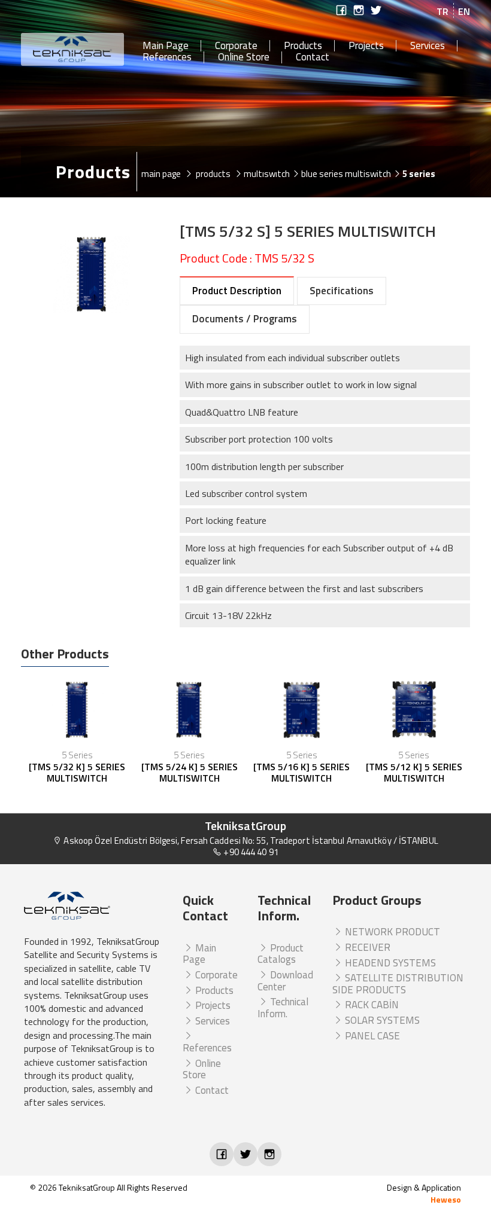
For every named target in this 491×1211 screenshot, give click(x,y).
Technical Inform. (282, 1007)
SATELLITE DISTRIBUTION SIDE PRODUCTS (397, 984)
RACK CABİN (371, 1004)
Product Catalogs (280, 954)
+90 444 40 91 (250, 852)
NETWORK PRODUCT (391, 931)
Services (427, 46)
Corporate (236, 46)
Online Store (243, 57)
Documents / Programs (244, 319)
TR (442, 11)
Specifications (342, 290)
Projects (366, 46)
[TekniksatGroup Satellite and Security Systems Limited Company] (73, 49)
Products (303, 46)
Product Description (236, 290)
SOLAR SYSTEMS (381, 1020)
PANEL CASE (371, 1036)
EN (464, 11)
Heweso (446, 1199)
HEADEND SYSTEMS (389, 963)
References (167, 57)
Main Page (166, 46)
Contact (312, 57)
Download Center (285, 981)
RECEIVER (366, 947)
